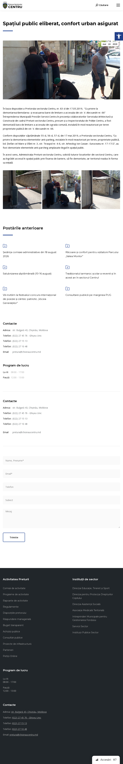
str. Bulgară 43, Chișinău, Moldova (30, 330)
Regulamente (11, 606)
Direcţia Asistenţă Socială (86, 604)
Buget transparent (13, 625)
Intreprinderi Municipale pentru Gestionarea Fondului (89, 618)
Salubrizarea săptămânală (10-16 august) (27, 273)
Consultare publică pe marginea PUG (88, 294)
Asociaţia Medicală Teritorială (88, 610)
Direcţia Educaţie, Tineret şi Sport (91, 588)
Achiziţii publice (11, 631)
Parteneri (8, 650)
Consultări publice (13, 637)
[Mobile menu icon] (118, 5)
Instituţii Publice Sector (85, 632)
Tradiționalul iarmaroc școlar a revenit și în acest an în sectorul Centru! (91, 275)
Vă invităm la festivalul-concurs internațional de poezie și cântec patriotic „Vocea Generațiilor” (29, 299)
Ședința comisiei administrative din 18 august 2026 (29, 254)
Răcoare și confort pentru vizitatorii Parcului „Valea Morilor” (92, 254)
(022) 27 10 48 (19, 346)
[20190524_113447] (22, 189)
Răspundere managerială (17, 619)
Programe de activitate (16, 594)
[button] (119, 36)
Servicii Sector (80, 626)
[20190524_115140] (101, 189)
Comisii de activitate (14, 588)
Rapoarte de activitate (15, 600)
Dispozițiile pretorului (14, 612)
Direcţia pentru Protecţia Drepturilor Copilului (92, 596)
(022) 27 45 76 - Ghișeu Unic (27, 335)
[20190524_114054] (61, 189)
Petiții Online (10, 656)
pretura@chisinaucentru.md (26, 351)
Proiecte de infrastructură (17, 643)
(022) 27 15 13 (19, 340)
